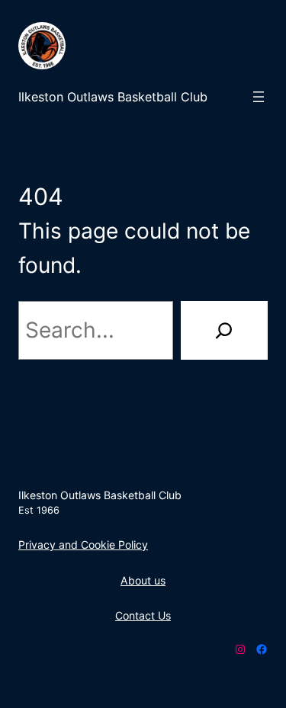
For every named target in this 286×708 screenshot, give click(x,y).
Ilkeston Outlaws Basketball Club (112, 96)
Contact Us (143, 615)
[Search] (224, 330)
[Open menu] (258, 97)
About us (143, 580)
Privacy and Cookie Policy (83, 544)
